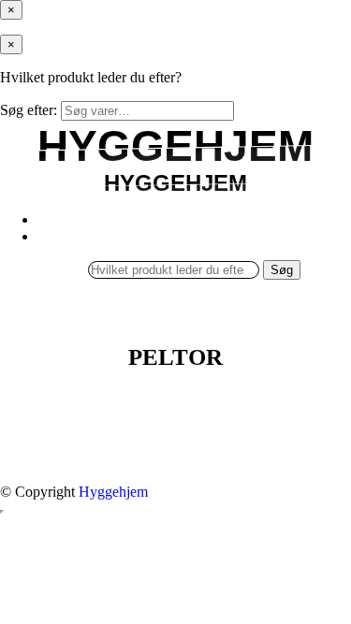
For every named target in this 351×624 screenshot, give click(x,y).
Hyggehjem (113, 492)
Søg (282, 270)
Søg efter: (28, 110)
